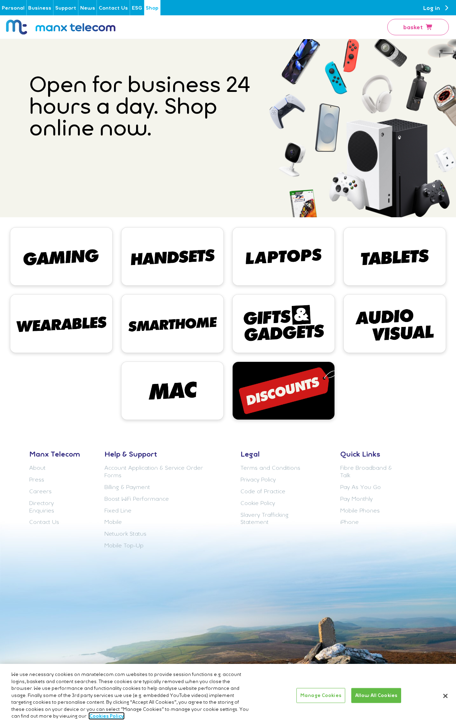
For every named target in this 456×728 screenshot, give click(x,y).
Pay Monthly (356, 498)
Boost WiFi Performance (136, 498)
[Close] (445, 696)
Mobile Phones (360, 510)
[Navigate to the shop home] (60, 27)
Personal (13, 8)
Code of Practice (262, 491)
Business (39, 8)
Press (36, 479)
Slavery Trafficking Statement (264, 518)
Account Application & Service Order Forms (153, 471)
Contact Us (113, 8)
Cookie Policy (257, 502)
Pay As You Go (360, 486)
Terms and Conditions (270, 467)
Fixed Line (117, 510)
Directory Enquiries (41, 506)
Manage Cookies (320, 695)
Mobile (113, 521)
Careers (40, 491)
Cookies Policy (106, 716)
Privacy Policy (258, 479)
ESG (137, 8)
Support (65, 8)
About (37, 467)
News (87, 8)
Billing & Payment (127, 486)
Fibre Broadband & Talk (366, 471)
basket (413, 27)
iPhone (349, 521)
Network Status (125, 533)
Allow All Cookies (376, 695)
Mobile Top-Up (124, 545)
